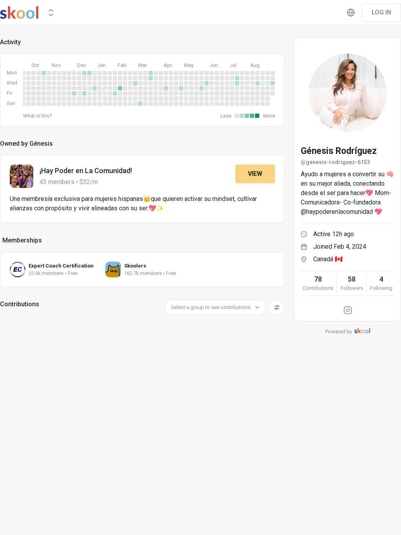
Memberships (22, 240)
